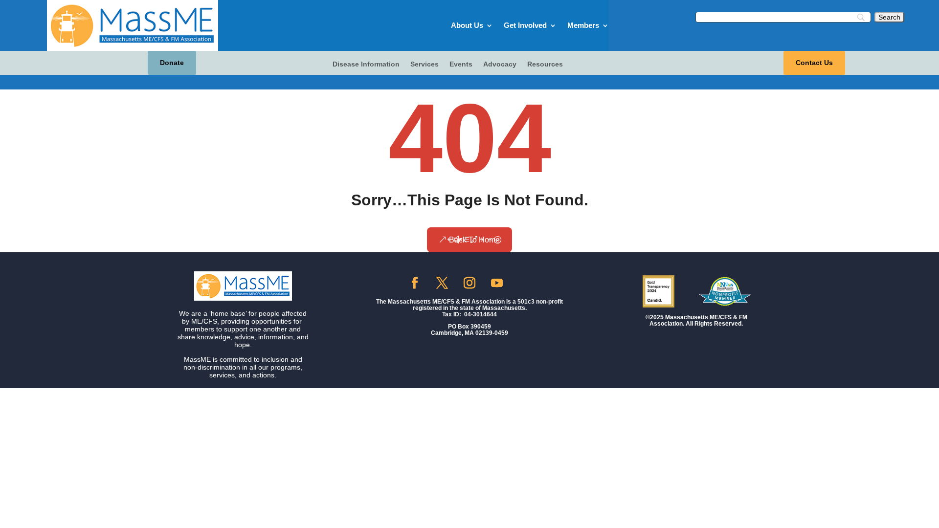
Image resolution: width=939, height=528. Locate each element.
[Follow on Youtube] (497, 283)
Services (424, 64)
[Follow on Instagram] (469, 283)
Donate (172, 62)
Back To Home (474, 240)
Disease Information (366, 64)
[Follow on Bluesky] (524, 282)
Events (460, 64)
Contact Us (814, 62)
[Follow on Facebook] (414, 283)
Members (583, 25)
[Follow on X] (442, 283)
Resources (545, 64)
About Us (467, 25)
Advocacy (499, 64)
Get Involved (525, 25)
